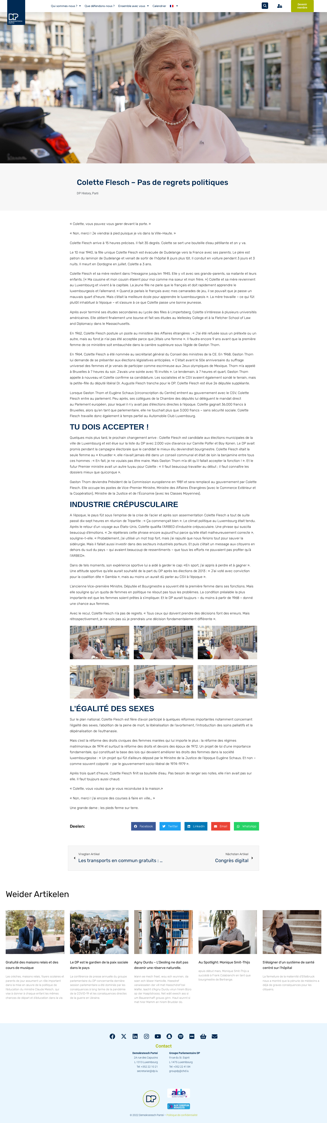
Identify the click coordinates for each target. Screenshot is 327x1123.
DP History (84, 193)
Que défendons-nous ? (99, 6)
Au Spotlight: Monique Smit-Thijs (224, 962)
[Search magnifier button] (265, 5)
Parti (95, 193)
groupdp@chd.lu (179, 1071)
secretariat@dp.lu (147, 1071)
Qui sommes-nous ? (64, 6)
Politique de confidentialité (182, 1115)
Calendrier (159, 6)
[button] (143, 826)
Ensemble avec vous (131, 6)
